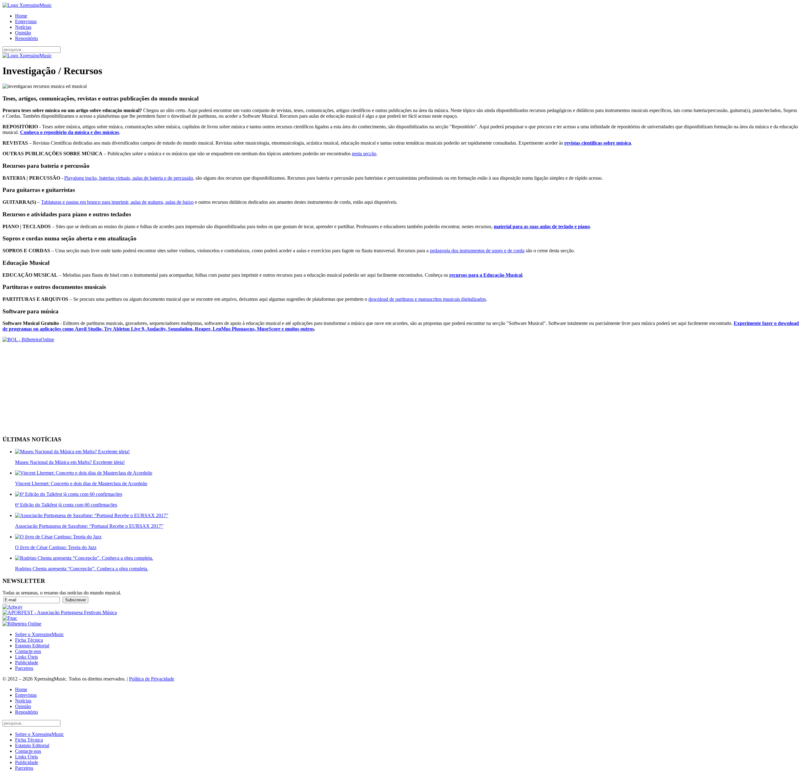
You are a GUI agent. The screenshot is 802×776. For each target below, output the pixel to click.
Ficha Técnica (29, 640)
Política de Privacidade (151, 678)
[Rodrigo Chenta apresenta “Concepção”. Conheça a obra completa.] (84, 558)
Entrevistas (26, 21)
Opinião (23, 32)
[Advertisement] (190, 386)
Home (21, 15)
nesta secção (364, 153)
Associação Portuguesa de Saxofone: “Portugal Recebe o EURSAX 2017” (89, 526)
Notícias (23, 27)
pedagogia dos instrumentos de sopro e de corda (477, 250)
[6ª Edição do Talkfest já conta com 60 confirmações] (68, 494)
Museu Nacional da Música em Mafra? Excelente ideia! (70, 462)
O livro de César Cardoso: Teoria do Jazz (55, 547)
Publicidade (26, 662)
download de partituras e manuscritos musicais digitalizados (427, 299)
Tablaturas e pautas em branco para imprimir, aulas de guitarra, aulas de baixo (117, 202)
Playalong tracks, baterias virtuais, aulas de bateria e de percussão (128, 178)
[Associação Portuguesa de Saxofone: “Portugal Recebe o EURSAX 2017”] (91, 515)
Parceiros (24, 668)
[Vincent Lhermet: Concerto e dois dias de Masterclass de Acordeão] (83, 472)
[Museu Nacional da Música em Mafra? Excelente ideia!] (72, 451)
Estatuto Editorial (32, 645)
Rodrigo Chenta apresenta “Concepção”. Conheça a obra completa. (81, 568)
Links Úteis (26, 657)
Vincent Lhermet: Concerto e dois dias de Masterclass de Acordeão (81, 483)
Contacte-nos (28, 651)
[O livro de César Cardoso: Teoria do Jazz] (58, 536)
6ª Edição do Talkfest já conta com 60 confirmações (66, 504)
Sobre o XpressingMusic (39, 634)
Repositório (26, 38)
